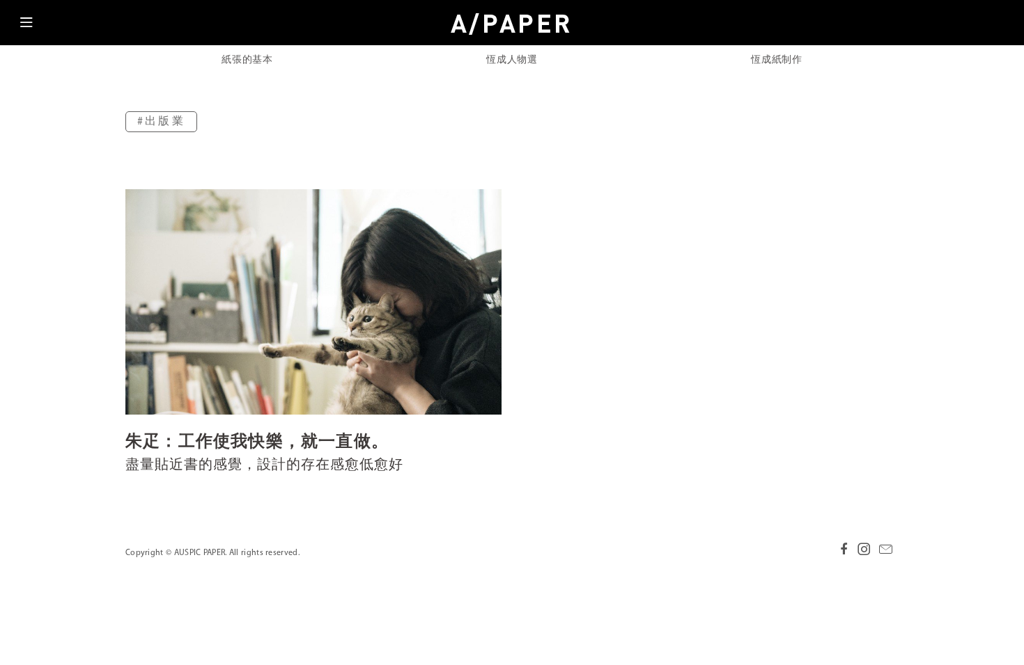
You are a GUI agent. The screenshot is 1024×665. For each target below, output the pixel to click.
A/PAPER (512, 23)
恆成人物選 (512, 60)
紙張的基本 (247, 60)
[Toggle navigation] (26, 26)
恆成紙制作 (776, 60)
